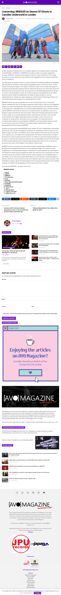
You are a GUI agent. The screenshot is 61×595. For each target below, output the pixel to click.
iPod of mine (30, 580)
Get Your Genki (30, 576)
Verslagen (8, 8)
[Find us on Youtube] (33, 492)
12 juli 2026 (12, 254)
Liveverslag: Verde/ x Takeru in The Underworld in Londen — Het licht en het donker (49, 259)
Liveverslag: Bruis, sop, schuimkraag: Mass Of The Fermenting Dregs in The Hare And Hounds (48, 237)
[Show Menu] (2, 2)
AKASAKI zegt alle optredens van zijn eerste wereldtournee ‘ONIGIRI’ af (27, 466)
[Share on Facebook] (3, 66)
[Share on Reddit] (9, 66)
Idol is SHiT (30, 578)
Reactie (4, 279)
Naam (4, 299)
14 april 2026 (42, 247)
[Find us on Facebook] (17, 492)
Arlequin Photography (30, 575)
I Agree (37, 593)
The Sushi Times (30, 587)
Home (3, 8)
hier (37, 418)
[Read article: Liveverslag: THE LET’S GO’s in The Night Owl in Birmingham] (35, 245)
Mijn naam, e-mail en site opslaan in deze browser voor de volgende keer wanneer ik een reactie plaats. (30, 313)
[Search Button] (58, 2)
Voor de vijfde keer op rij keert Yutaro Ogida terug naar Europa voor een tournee (29, 472)
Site (33, 306)
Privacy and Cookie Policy (26, 593)
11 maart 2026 (43, 262)
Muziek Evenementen (16, 8)
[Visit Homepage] (30, 2)
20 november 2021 (20, 18)
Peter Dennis (10, 18)
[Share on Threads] (15, 66)
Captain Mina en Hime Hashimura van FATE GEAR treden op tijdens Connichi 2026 (29, 460)
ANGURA (30, 573)
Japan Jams (30, 584)
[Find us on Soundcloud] (38, 492)
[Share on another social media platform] (21, 66)
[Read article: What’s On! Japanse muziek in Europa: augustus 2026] (5, 480)
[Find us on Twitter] (22, 492)
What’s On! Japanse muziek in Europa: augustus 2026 (22, 478)
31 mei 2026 (42, 240)
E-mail (4, 306)
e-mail (56, 422)
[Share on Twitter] (6, 66)
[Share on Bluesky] (18, 66)
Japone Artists (30, 585)
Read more (6, 263)
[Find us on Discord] (44, 492)
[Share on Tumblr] (12, 66)
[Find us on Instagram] (27, 492)
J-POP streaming (30, 582)
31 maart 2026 (43, 254)
